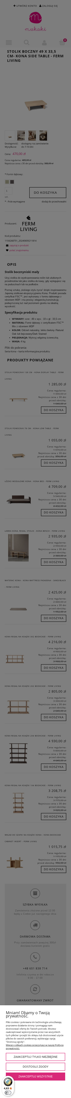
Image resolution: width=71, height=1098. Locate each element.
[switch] (8, 1093)
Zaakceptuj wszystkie (35, 1076)
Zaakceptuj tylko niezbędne (36, 1056)
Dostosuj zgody (35, 1066)
